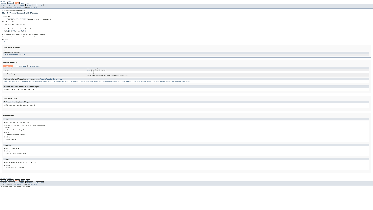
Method (19, 7)
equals (89, 70)
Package (10, 3)
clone (5, 81)
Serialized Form (8, 42)
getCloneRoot (13, 81)
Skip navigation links (5, 1)
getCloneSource (23, 81)
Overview (3, 3)
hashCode (89, 72)
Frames (22, 5)
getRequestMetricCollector (89, 81)
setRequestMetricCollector (142, 81)
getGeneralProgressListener (38, 81)
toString (89, 74)
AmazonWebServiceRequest (17, 30)
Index (22, 3)
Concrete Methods (35, 66)
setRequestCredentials (125, 81)
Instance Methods (21, 66)
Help (28, 3)
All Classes (40, 5)
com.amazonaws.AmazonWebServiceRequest (17, 18)
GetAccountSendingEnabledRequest (14, 54)
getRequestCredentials (72, 81)
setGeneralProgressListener (108, 81)
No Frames (29, 5)
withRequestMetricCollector (181, 81)
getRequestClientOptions (56, 81)
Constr (14, 7)
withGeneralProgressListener (161, 81)
